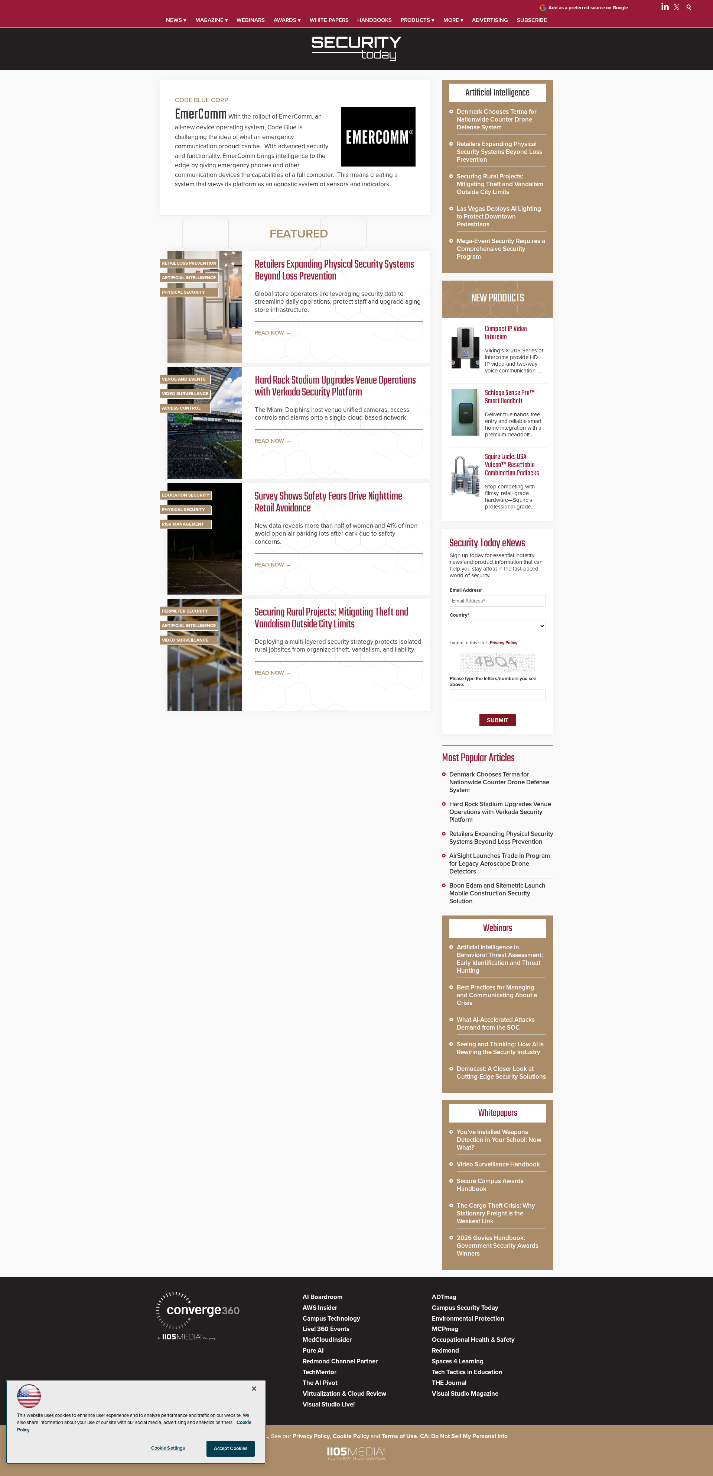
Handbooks (374, 20)
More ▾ (453, 20)
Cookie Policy (351, 1436)
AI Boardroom (322, 1297)
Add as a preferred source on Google (588, 8)
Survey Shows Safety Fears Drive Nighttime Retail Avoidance (328, 502)
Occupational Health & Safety (473, 1340)
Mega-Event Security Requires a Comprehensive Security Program (501, 249)
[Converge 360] (198, 1311)
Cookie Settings (168, 1448)
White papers (329, 20)
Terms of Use (399, 1436)
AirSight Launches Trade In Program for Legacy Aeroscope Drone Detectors (499, 863)
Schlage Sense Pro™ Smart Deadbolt (510, 397)
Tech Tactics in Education (467, 1372)
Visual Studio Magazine (465, 1394)
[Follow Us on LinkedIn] (665, 8)
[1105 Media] (186, 1337)
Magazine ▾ (211, 20)
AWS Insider (320, 1308)
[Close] (254, 1388)
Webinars (251, 20)
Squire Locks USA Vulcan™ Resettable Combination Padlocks (512, 465)
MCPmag (445, 1329)
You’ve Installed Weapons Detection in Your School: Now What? (499, 1140)
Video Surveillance (185, 393)
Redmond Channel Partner (340, 1361)
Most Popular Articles (478, 758)
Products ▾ (417, 20)
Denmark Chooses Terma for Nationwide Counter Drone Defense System (497, 119)
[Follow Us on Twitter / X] (677, 8)
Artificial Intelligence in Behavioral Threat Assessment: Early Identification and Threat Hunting (500, 959)
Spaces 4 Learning (458, 1361)
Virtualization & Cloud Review (344, 1394)
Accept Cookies (231, 1448)
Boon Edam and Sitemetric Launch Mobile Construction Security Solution (497, 893)
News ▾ (176, 20)
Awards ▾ (287, 20)
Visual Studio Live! (329, 1404)
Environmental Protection (468, 1318)
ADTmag (444, 1297)
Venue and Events (183, 379)
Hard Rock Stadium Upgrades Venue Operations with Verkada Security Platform (335, 386)
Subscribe (532, 20)
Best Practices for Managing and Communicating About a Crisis (497, 995)
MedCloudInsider (327, 1340)
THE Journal (449, 1383)
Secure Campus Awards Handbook (490, 1185)
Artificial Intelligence (189, 277)
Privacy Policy (503, 642)
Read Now (269, 332)
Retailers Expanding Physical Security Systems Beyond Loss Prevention (334, 270)
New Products (497, 298)
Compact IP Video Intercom (506, 333)
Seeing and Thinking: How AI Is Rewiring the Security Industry (500, 1048)
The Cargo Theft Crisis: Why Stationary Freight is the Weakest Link (496, 1213)
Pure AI (313, 1350)
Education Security (185, 495)
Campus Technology (331, 1318)
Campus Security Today (465, 1308)
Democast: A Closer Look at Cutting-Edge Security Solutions (501, 1073)
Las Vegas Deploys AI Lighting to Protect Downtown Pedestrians (499, 216)
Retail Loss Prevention (189, 263)
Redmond (445, 1350)
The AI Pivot (320, 1383)
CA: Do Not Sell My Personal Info (464, 1436)
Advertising (490, 20)
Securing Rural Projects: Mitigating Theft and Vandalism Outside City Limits (331, 618)
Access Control (181, 408)
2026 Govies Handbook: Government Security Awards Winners (497, 1245)
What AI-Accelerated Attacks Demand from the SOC (496, 1023)
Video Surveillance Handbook (498, 1164)
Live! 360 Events (326, 1329)
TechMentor (319, 1372)
